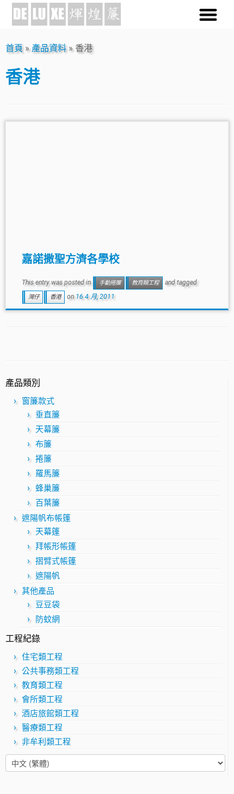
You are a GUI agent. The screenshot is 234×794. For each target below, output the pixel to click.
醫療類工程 (42, 728)
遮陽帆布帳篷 (46, 518)
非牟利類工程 (46, 742)
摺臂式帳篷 (55, 561)
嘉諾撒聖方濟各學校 (71, 258)
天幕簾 (47, 429)
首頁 (14, 48)
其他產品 (38, 591)
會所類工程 (42, 699)
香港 (55, 296)
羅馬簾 (47, 473)
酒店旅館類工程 (50, 713)
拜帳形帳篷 (55, 546)
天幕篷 (47, 532)
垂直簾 (47, 415)
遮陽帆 (47, 576)
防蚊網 (47, 619)
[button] (208, 14)
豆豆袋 (47, 605)
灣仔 (33, 296)
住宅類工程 (42, 657)
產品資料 (49, 48)
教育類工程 (145, 282)
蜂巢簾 (47, 488)
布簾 (43, 444)
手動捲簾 (110, 282)
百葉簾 (47, 503)
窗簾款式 (38, 401)
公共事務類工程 (50, 671)
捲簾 (43, 459)
